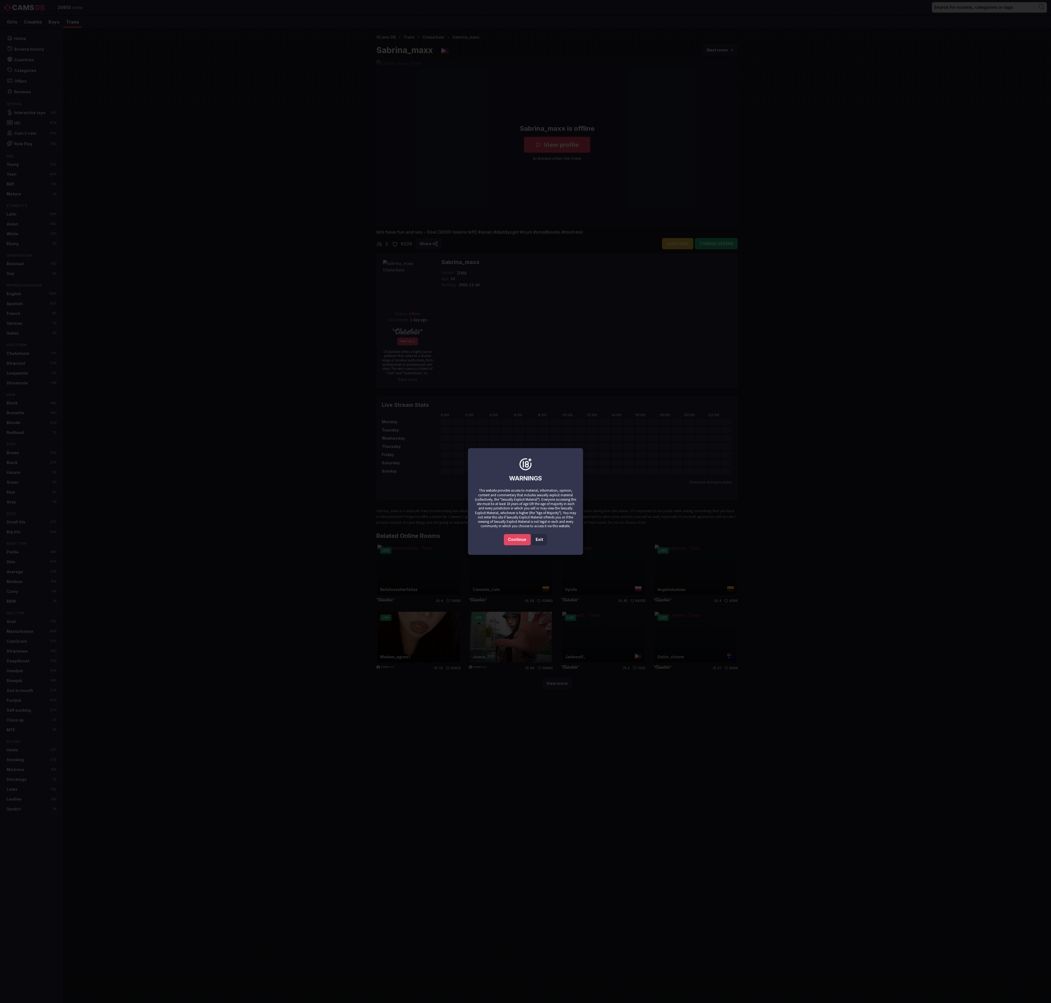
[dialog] (525, 501)
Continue (517, 539)
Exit (539, 539)
